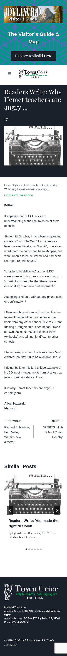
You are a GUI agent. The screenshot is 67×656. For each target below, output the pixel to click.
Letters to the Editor (18, 195)
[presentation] (33, 494)
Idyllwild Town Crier (23, 533)
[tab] (26, 549)
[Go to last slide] (10, 510)
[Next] (57, 510)
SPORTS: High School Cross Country (53, 429)
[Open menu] (9, 73)
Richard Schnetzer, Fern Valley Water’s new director (17, 432)
